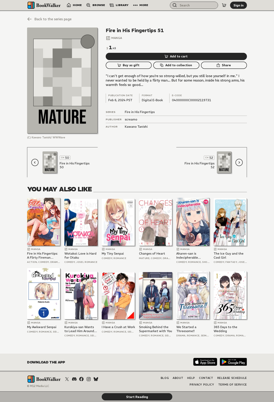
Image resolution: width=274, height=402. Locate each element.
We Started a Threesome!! (186, 329)
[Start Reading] (62, 81)
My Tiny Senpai (113, 253)
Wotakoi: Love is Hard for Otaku (80, 255)
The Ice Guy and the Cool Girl (229, 255)
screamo (131, 119)
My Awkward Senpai (41, 327)
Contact (206, 378)
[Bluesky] (95, 379)
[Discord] (74, 379)
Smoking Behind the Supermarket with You (155, 329)
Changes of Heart (152, 253)
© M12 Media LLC (38, 386)
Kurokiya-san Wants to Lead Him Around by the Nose (79, 329)
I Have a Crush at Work (118, 327)
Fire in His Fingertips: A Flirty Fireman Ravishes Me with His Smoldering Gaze (42, 255)
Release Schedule (232, 378)
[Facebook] (81, 379)
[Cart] (224, 5)
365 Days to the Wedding (225, 329)
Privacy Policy (202, 384)
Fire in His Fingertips (140, 112)
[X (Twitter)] (67, 379)
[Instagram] (88, 379)
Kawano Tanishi (136, 127)
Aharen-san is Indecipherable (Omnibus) (187, 255)
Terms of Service (232, 384)
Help (191, 378)
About (178, 378)
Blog (165, 378)
